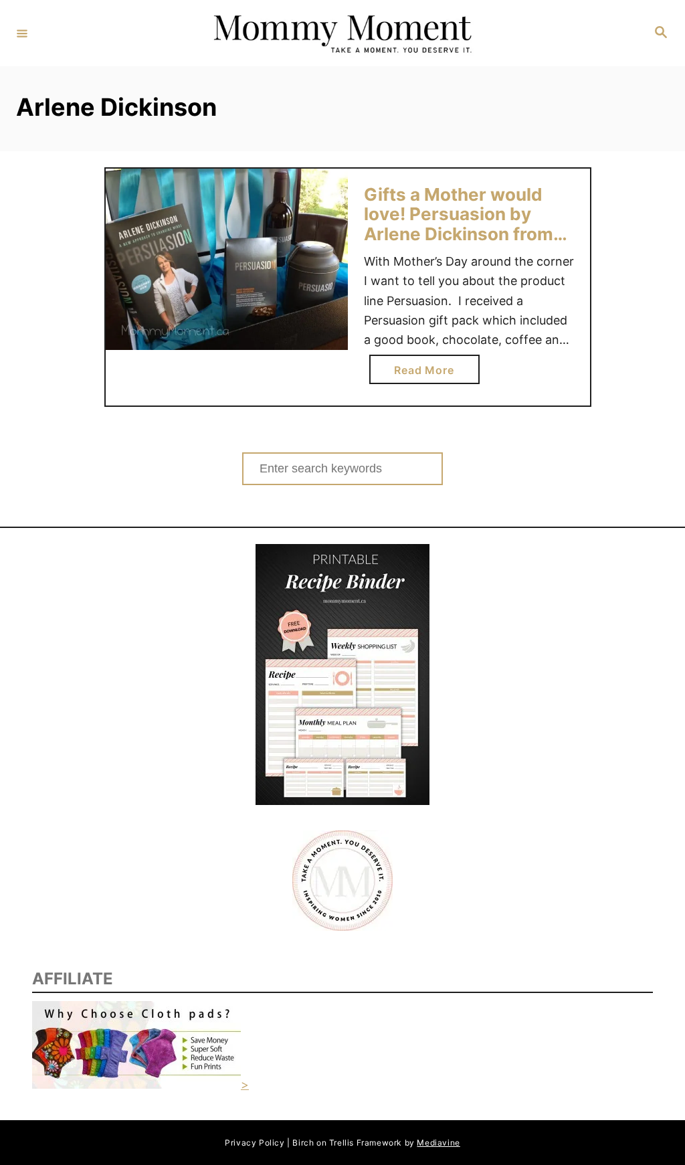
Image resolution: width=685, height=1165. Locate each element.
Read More (429, 373)
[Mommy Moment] (340, 33)
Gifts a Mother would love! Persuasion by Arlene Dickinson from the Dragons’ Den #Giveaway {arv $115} (458, 234)
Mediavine (438, 1143)
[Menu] (22, 33)
